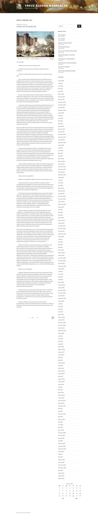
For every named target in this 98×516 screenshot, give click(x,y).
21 (80, 493)
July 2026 (60, 83)
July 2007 (60, 454)
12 (73, 490)
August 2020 (61, 268)
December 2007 (62, 446)
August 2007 (61, 451)
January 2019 (61, 319)
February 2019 (61, 317)
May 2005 (60, 470)
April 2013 (60, 376)
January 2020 (61, 287)
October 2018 (61, 328)
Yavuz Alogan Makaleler (46, 5)
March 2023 (61, 188)
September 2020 (62, 266)
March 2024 (61, 158)
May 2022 (60, 212)
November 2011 (62, 400)
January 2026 (61, 99)
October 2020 (61, 263)
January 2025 (61, 131)
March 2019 (61, 314)
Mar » (76, 498)
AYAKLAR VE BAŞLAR (26, 26)
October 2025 (61, 107)
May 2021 (60, 244)
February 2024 (61, 161)
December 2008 (62, 432)
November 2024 (62, 137)
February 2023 (61, 191)
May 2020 (60, 276)
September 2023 (62, 174)
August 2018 (61, 333)
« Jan (63, 498)
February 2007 (61, 459)
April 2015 (60, 360)
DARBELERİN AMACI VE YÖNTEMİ (66, 55)
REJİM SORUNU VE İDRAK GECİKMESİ (67, 63)
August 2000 (61, 478)
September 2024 (62, 142)
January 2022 (61, 223)
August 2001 (61, 475)
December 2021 (62, 225)
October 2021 (61, 231)
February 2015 (61, 363)
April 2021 (60, 247)
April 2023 (60, 185)
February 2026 (61, 96)
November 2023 (62, 169)
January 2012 (61, 397)
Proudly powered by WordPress (23, 512)
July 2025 (60, 115)
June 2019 (60, 306)
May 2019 (60, 309)
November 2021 (62, 228)
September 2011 (62, 406)
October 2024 (61, 139)
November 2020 (62, 260)
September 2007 (62, 449)
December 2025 (62, 102)
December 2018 (62, 322)
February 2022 (61, 220)
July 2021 (60, 239)
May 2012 (60, 389)
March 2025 (61, 126)
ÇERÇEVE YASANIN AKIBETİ (65, 43)
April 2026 (60, 91)
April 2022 (60, 215)
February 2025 (61, 129)
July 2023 (60, 180)
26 (73, 495)
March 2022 (61, 217)
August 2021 (61, 236)
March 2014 (61, 368)
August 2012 (61, 384)
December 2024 (62, 134)
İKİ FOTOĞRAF (61, 39)
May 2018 (60, 341)
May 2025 (60, 121)
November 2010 (62, 414)
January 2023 (61, 193)
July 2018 (60, 336)
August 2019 (61, 301)
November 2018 (62, 325)
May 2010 (60, 416)
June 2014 (60, 365)
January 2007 (61, 462)
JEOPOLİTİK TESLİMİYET (64, 67)
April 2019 (60, 311)
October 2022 (61, 201)
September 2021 (62, 233)
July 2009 (60, 422)
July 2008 (60, 440)
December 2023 (62, 166)
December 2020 (62, 258)
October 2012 (61, 381)
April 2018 (60, 344)
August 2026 (61, 80)
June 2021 (60, 242)
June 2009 (60, 424)
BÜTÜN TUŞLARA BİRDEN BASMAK (66, 71)
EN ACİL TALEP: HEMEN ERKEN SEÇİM (67, 51)
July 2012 (60, 387)
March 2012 (61, 392)
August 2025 (61, 113)
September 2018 (62, 330)
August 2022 (61, 207)
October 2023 (61, 172)
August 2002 (61, 473)
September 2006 (62, 467)
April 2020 (60, 279)
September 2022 (62, 204)
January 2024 (61, 164)
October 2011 (61, 403)
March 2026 (61, 94)
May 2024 (60, 153)
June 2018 (60, 338)
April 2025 (60, 123)
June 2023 (60, 182)
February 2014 (61, 371)
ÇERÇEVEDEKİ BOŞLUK (64, 47)
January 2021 (61, 255)
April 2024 (60, 156)
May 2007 (60, 457)
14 (80, 490)
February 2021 (61, 252)
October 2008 (61, 435)
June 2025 (60, 118)
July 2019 (60, 303)
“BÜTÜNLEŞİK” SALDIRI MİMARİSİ (66, 59)
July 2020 (60, 271)
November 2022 (62, 199)
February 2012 (61, 395)
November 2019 (62, 293)
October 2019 (61, 295)
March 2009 (61, 430)
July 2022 (60, 209)
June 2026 (60, 86)
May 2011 (60, 408)
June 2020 (60, 274)
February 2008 (61, 443)
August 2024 (61, 145)
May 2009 (60, 427)
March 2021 (61, 250)
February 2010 (61, 419)
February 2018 (61, 349)
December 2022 (62, 196)
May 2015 (60, 357)
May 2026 (60, 88)
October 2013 (61, 373)
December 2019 (62, 290)
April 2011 (60, 411)
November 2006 (62, 465)
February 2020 (61, 285)
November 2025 (62, 104)
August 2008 (61, 438)
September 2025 (62, 110)
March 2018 (61, 346)
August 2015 (61, 354)
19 (73, 493)
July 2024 (60, 147)
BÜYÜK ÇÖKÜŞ (61, 35)
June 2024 (60, 150)
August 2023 (61, 177)
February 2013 (61, 379)
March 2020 (61, 282)
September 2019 (62, 298)
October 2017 (61, 352)
